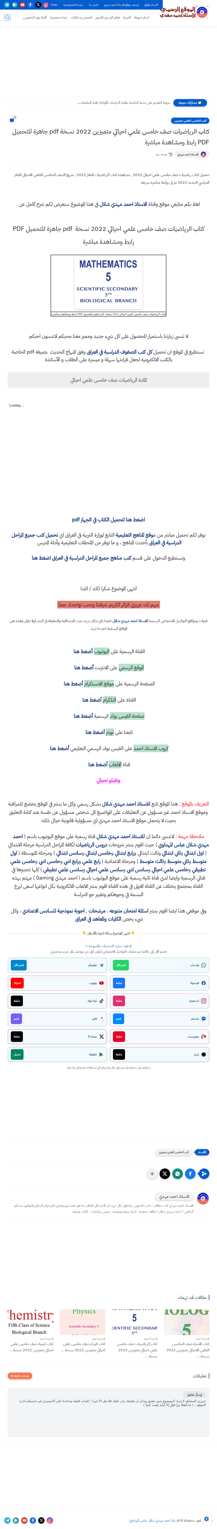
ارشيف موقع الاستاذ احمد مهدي (121, 5)
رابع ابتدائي (124, 853)
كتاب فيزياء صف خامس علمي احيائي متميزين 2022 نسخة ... (83, 1347)
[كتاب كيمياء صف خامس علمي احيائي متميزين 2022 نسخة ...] (30, 1322)
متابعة (119, 983)
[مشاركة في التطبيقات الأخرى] (152, 1173)
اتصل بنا (93, 5)
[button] (190, 1173)
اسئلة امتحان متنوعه (129, 911)
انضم (118, 1019)
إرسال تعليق (194, 1394)
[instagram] (46, 5)
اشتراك (17, 983)
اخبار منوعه (141, 17)
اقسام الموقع (151, 5)
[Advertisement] (108, 64)
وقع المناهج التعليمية (134, 535)
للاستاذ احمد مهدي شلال (130, 621)
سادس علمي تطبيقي (63, 869)
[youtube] (22, 5)
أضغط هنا (82, 651)
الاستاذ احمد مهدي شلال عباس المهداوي (154, 1520)
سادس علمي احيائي (104, 869)
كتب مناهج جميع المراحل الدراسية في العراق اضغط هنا (81, 558)
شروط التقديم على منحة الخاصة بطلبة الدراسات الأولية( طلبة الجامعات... (123, 102)
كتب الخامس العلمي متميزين (190, 120)
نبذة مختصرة (58, 17)
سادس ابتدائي (69, 853)
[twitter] (38, 5)
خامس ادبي (49, 861)
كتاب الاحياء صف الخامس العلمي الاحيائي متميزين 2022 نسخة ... (187, 1350)
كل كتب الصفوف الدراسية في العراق (119, 352)
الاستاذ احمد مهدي (188, 154)
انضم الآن (121, 965)
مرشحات (97, 911)
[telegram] (7, 5)
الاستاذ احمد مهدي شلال (123, 204)
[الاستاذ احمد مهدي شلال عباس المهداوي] (184, 12)
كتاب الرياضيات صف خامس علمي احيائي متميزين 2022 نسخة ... (137, 1350)
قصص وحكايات (81, 17)
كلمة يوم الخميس (35, 17)
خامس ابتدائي (98, 853)
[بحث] (7, 17)
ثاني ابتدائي (171, 853)
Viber (54, 5)
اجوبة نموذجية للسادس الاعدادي (53, 911)
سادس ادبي (137, 869)
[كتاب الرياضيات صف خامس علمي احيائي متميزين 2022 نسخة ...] (134, 1322)
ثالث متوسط (152, 861)
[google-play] (15, 5)
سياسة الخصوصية (73, 5)
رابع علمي (91, 861)
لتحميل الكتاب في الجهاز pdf (108, 519)
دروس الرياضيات (91, 844)
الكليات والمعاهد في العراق (98, 919)
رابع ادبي (71, 861)
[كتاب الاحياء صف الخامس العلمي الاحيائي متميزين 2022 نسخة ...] (187, 1322)
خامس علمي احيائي (170, 869)
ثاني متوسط (178, 861)
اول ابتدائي (194, 853)
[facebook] (30, 5)
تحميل (17, 1054)
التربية (127, 17)
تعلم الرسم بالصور (107, 17)
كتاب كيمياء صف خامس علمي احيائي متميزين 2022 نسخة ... (31, 1347)
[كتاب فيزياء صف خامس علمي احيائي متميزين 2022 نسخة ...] (83, 1322)
